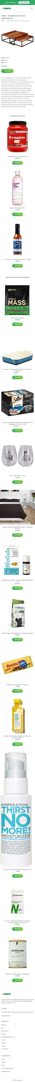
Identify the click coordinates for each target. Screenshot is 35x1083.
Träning (3, 1046)
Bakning (3, 1025)
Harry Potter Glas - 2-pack (17, 475)
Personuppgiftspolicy (7, 1068)
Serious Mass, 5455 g (17, 318)
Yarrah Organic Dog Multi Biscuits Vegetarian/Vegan (17, 633)
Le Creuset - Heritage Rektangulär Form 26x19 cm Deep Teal (17, 370)
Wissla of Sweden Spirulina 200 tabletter (17, 974)
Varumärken (4, 1049)
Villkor (3, 1065)
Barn (2, 1028)
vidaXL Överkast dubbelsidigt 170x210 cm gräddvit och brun (17, 528)
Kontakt (3, 1062)
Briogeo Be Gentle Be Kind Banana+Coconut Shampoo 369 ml (17, 737)
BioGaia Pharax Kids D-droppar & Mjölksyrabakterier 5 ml (17, 581)
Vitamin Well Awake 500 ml (18, 208)
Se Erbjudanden (24, 2)
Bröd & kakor (5, 1031)
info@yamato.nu (5, 1016)
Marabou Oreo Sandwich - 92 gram (17, 684)
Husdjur (3, 1040)
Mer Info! (7, 71)
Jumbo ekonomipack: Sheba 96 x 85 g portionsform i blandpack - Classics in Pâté (17, 423)
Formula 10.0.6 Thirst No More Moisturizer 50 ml (18, 869)
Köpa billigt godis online (8, 1037)
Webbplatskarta (5, 1071)
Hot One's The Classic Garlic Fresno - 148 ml (18, 259)
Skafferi (3, 1043)
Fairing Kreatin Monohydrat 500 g (17, 156)
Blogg (3, 1059)
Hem (2, 21)
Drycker (3, 1034)
